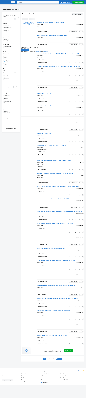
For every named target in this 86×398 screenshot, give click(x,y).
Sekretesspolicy (24, 375)
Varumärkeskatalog (24, 381)
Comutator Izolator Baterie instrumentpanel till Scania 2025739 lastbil (52, 335)
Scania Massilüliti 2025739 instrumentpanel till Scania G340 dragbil (51, 145)
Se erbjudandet (68, 350)
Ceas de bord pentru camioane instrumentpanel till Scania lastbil (51, 248)
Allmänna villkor (24, 373)
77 (53, 358)
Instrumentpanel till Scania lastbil (44, 93)
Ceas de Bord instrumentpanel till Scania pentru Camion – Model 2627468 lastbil (54, 198)
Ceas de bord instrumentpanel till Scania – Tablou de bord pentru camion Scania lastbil (56, 260)
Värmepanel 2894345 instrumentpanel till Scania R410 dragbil (50, 22)
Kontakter (3, 377)
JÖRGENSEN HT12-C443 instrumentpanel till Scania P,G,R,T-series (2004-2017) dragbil (56, 285)
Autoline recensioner (25, 379)
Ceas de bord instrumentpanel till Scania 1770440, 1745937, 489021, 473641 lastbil (55, 223)
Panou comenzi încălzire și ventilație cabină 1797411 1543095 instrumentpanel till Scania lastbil (58, 53)
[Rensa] (18, 17)
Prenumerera (24, 50)
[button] (80, 32)
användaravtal (45, 51)
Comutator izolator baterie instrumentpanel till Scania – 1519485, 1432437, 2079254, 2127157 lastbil (58, 66)
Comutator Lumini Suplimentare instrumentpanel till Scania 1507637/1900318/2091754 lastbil (57, 298)
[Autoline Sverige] (6, 2)
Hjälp (3, 375)
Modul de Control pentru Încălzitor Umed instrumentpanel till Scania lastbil (53, 310)
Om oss (3, 373)
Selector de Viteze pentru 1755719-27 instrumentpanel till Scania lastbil (52, 35)
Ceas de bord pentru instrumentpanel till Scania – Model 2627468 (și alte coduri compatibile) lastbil (58, 273)
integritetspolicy (38, 51)
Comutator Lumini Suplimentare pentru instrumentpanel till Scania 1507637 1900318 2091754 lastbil (59, 79)
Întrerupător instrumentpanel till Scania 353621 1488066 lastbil (50, 323)
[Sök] (18, 2)
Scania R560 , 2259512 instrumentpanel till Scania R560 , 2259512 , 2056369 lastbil (55, 173)
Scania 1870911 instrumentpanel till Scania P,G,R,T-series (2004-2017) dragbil (54, 160)
